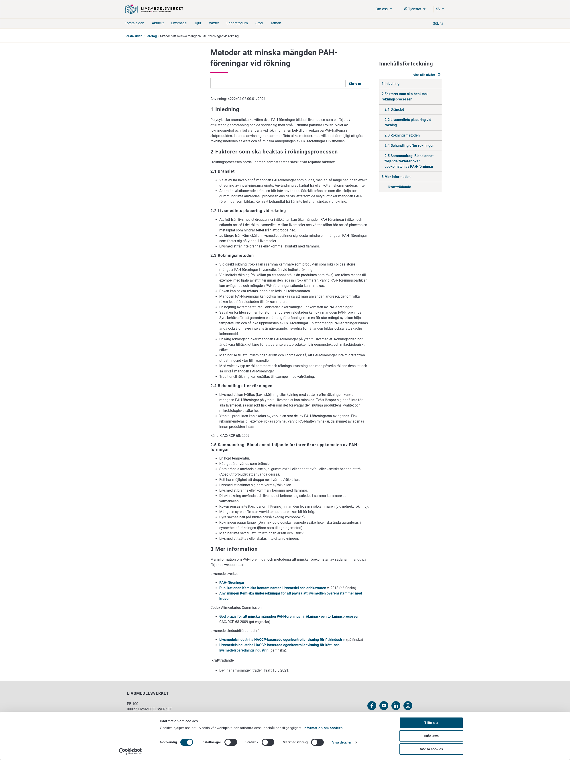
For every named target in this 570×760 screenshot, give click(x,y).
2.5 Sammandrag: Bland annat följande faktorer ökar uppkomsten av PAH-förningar (409, 161)
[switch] (230, 742)
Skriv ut (355, 84)
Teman (275, 23)
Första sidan (134, 23)
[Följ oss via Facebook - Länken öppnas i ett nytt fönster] (371, 705)
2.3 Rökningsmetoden (402, 135)
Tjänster (414, 9)
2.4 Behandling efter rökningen (409, 145)
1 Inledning (390, 84)
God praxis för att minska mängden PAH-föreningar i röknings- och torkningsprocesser (289, 616)
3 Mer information (396, 177)
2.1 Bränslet (394, 109)
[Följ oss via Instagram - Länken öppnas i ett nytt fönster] (407, 705)
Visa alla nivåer (424, 75)
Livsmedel (179, 23)
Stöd (259, 23)
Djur (198, 23)
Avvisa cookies (431, 749)
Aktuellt (158, 23)
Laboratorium (237, 23)
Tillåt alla (431, 723)
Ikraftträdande (399, 187)
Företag (151, 36)
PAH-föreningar (231, 582)
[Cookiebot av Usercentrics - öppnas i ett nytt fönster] (130, 751)
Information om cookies (323, 728)
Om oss (382, 9)
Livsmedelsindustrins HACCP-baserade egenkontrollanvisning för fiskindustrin (282, 639)
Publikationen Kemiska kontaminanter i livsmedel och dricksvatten (272, 588)
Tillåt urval (431, 736)
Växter (214, 23)
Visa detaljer (342, 742)
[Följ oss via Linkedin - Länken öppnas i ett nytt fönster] (395, 705)
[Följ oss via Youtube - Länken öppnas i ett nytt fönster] (383, 705)
